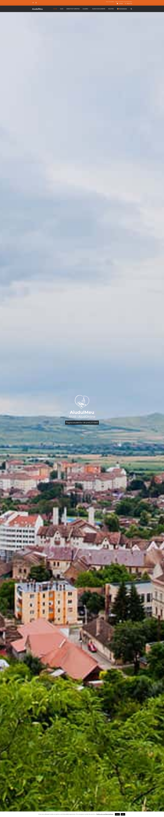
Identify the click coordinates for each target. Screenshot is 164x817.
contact (121, 3)
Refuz (123, 814)
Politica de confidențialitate (104, 814)
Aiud (61, 9)
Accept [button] (117, 814)
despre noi (129, 3)
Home (55, 9)
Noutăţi (111, 9)
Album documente (98, 9)
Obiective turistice (73, 9)
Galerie (85, 9)
